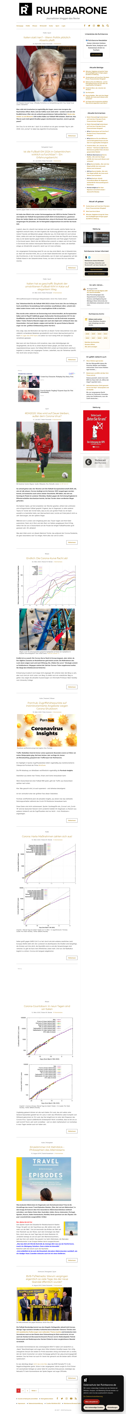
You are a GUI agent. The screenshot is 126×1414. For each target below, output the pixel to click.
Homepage (19, 26)
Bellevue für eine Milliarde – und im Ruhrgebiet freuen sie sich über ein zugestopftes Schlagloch (97, 83)
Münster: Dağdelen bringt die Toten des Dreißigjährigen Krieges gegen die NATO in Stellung (97, 72)
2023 (105, 334)
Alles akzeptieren (91, 1402)
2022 (87, 338)
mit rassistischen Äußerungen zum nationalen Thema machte (38, 1332)
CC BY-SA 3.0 (64, 484)
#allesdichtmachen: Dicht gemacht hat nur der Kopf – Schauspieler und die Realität (97, 388)
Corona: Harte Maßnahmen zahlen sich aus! (47, 836)
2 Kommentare (58, 562)
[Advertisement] (47, 983)
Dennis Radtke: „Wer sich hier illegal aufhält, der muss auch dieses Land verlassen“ (97, 97)
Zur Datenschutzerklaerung (93, 1396)
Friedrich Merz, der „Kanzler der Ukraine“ (96, 88)
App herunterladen (96, 269)
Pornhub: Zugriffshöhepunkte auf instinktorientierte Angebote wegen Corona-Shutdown (47, 705)
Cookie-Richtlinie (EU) (53, 1403)
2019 (105, 338)
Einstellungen (113, 1407)
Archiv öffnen (96, 329)
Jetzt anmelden (96, 54)
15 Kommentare (57, 1012)
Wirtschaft (43, 26)
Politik (28, 26)
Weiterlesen (72, 136)
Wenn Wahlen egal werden (94, 361)
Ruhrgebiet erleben (47, 1398)
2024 (99, 334)
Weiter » (34, 1390)
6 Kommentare (57, 293)
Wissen (34, 26)
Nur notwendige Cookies (94, 1407)
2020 (99, 338)
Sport (57, 26)
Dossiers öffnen (90, 344)
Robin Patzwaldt (92, 117)
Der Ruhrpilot (90, 92)
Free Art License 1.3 (53, 653)
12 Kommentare (57, 840)
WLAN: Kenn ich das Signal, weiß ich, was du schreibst (97, 291)
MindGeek (42, 765)
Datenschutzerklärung (36, 1403)
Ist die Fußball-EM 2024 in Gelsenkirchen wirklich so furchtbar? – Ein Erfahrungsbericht (47, 154)
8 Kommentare (56, 419)
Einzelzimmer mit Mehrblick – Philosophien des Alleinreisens (47, 1148)
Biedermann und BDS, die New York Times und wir (97, 374)
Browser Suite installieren (96, 274)
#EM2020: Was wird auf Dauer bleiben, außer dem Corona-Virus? (47, 415)
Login (63, 26)
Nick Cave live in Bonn (93, 211)
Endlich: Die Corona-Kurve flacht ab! (47, 558)
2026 (87, 334)
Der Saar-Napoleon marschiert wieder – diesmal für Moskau (96, 190)
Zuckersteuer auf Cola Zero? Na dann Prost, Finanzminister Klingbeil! (97, 78)
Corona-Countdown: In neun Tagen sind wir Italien (47, 1008)
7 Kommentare (57, 1285)
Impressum (21, 1403)
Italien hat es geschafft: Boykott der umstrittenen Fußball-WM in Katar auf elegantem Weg (47, 286)
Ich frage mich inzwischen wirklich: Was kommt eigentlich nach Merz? (97, 102)
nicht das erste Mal (40, 1364)
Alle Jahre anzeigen (91, 346)
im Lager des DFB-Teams (29, 336)
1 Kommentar (57, 43)
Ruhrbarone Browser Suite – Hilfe (74, 1403)
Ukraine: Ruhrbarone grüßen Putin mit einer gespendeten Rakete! (98, 150)
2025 (93, 334)
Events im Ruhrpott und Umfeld (28, 1398)
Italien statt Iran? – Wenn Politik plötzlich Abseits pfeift (47, 39)
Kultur (51, 26)
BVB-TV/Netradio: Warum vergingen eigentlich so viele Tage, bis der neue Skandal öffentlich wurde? (47, 1279)
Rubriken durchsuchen (92, 342)
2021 (93, 338)
